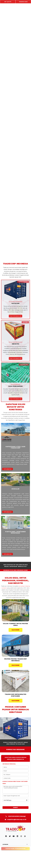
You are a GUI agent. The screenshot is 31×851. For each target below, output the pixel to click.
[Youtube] (13, 836)
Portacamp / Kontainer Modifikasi (15, 532)
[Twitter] (9, 836)
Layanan (5, 844)
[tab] (15, 844)
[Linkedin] (17, 836)
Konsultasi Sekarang (15, 749)
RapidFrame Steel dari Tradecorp (15, 447)
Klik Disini (15, 630)
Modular (15, 489)
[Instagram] (21, 836)
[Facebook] (6, 836)
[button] (7, 1)
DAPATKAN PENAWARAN (15, 848)
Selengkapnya (7, 469)
